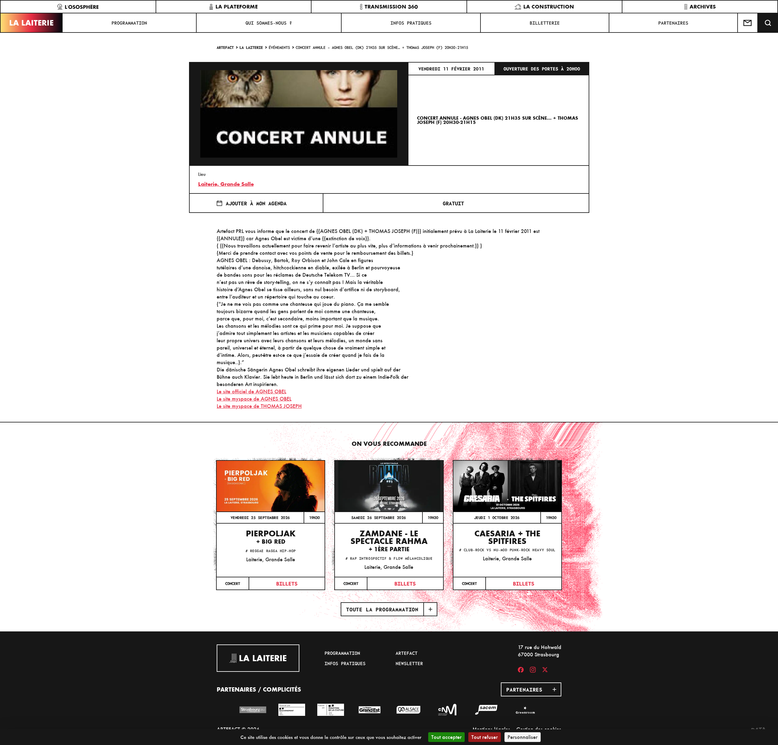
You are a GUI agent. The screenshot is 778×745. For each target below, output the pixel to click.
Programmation (129, 23)
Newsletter (409, 663)
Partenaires (673, 23)
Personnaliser (523, 737)
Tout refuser (484, 737)
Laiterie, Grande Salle (226, 184)
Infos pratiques (411, 23)
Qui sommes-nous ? (269, 23)
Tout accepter (446, 737)
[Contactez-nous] (748, 23)
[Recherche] (768, 23)
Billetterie (545, 23)
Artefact (225, 47)
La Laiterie (31, 23)
